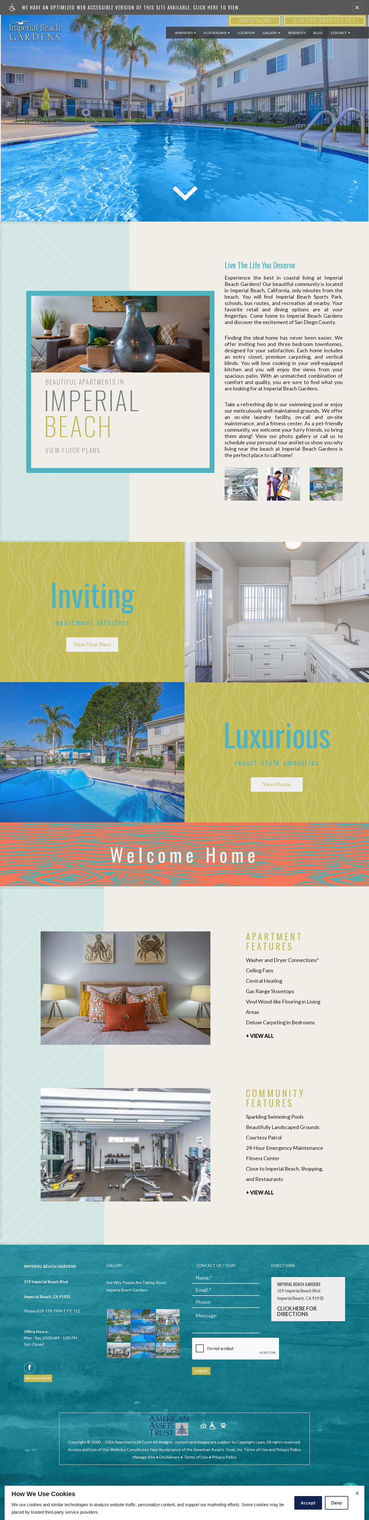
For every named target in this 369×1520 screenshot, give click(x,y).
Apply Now (255, 20)
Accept (308, 1502)
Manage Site (144, 1457)
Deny (336, 1502)
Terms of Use (196, 1457)
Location (246, 33)
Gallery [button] (270, 33)
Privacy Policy (224, 1457)
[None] (169, 1426)
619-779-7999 (324, 21)
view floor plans (72, 450)
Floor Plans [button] (215, 33)
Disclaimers (169, 1457)
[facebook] (29, 1367)
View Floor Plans (92, 644)
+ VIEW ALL (260, 1036)
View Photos (277, 784)
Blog (318, 33)
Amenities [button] (184, 33)
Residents (297, 33)
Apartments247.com (133, 1441)
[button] (357, 7)
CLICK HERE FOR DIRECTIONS (297, 1311)
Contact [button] (339, 33)
